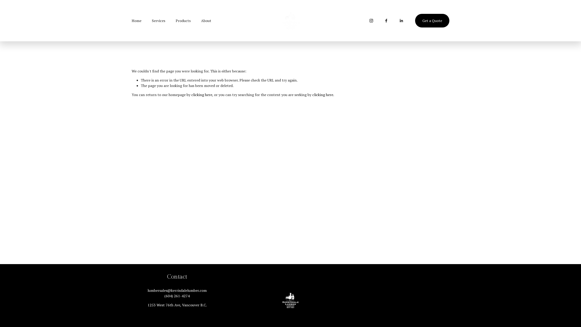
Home (136, 20)
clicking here (201, 94)
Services (158, 20)
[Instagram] (371, 20)
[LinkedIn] (401, 20)
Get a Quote (432, 20)
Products (183, 20)
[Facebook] (386, 20)
